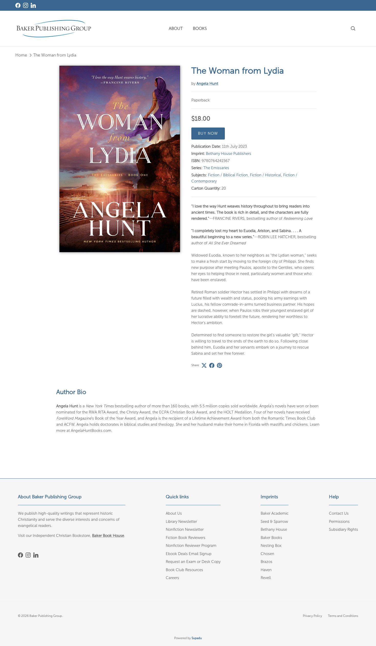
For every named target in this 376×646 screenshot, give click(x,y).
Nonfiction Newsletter (185, 529)
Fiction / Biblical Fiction (228, 175)
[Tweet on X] (204, 365)
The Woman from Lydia (54, 55)
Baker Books (271, 537)
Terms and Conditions (343, 616)
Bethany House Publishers (228, 153)
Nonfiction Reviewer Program (191, 545)
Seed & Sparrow (274, 521)
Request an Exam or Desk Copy (193, 561)
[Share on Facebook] (211, 365)
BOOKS (200, 28)
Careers (172, 577)
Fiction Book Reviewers (185, 537)
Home (21, 55)
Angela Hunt (207, 83)
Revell (266, 577)
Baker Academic (275, 513)
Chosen (267, 553)
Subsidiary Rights (343, 529)
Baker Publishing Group (45, 616)
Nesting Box (271, 545)
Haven (266, 570)
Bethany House (274, 529)
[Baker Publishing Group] (53, 28)
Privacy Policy (312, 616)
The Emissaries (216, 168)
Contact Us (339, 513)
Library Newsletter (181, 521)
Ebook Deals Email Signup (189, 553)
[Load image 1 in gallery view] (119, 159)
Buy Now (208, 133)
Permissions (339, 521)
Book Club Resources (184, 570)
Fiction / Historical (265, 175)
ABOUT (176, 28)
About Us (174, 513)
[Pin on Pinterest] (219, 365)
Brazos (266, 561)
